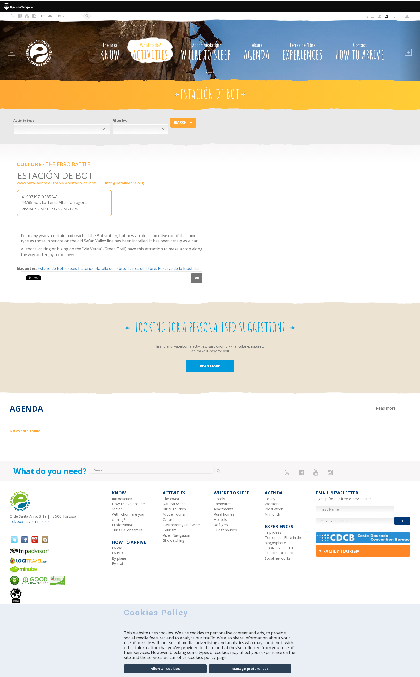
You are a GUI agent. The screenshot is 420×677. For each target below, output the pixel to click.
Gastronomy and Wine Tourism (181, 527)
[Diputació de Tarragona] (210, 6)
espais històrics (79, 268)
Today (270, 498)
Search (179, 122)
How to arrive (359, 51)
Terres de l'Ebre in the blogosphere (283, 540)
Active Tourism (175, 514)
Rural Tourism (174, 508)
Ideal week (274, 508)
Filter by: (120, 120)
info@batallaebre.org (124, 183)
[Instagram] (34, 16)
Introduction (122, 498)
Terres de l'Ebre (141, 268)
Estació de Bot (50, 268)
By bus (117, 552)
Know (110, 51)
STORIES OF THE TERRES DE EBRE (279, 550)
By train (118, 563)
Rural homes (224, 514)
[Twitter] (13, 16)
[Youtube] (27, 16)
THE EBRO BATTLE (67, 164)
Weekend (272, 503)
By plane (119, 558)
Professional (122, 524)
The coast (171, 498)
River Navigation (176, 535)
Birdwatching (173, 540)
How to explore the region (128, 506)
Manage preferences (250, 668)
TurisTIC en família (127, 529)
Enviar (402, 521)
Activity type (23, 120)
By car (117, 547)
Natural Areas (174, 503)
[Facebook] (20, 16)
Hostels (220, 519)
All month (272, 514)
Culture (29, 164)
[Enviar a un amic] (196, 278)
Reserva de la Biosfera (178, 268)
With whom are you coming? (128, 517)
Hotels (219, 498)
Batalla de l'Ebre (110, 268)
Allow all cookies (165, 668)
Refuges (221, 524)
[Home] (49, 45)
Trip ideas (273, 532)
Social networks (278, 558)
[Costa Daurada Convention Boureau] (363, 537)
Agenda (257, 51)
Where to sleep (206, 51)
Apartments (224, 508)
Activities (150, 51)
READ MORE (210, 366)
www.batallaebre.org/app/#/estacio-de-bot (56, 183)
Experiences (302, 51)
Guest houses (225, 529)
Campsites (222, 503)
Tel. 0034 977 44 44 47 (29, 521)
